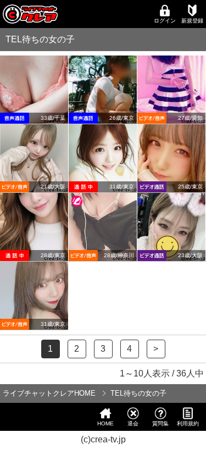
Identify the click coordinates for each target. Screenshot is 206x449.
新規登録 (192, 21)
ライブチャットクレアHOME (49, 393)
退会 (132, 423)
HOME (105, 423)
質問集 (160, 423)
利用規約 (188, 423)
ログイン (165, 21)
